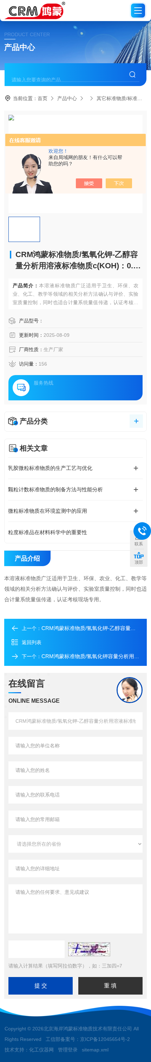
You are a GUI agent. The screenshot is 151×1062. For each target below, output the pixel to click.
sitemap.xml (95, 1050)
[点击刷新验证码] (89, 949)
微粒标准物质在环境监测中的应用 (47, 511)
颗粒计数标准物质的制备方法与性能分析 (55, 489)
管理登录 (68, 1050)
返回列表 (31, 642)
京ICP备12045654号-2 (105, 1039)
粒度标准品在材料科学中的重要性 (47, 532)
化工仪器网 (41, 1050)
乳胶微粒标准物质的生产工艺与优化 (50, 468)
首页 (42, 98)
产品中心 (67, 98)
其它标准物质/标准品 (119, 98)
